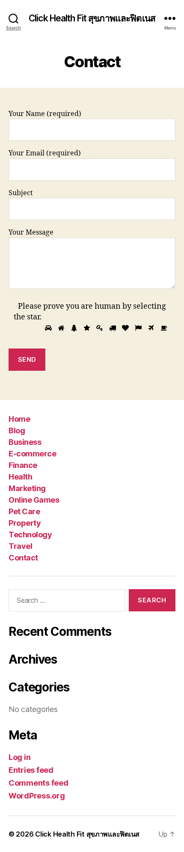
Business (25, 442)
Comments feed (38, 782)
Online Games (34, 499)
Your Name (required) (45, 114)
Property (25, 522)
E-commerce (32, 453)
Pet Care (24, 511)
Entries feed (31, 770)
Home (19, 418)
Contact (23, 557)
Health (20, 476)
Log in (19, 757)
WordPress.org (37, 795)
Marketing (27, 488)
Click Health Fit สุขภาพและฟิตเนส (92, 18)
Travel (20, 546)
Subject (21, 193)
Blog (17, 430)
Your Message (31, 232)
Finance (23, 465)
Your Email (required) (45, 153)
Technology (30, 534)
